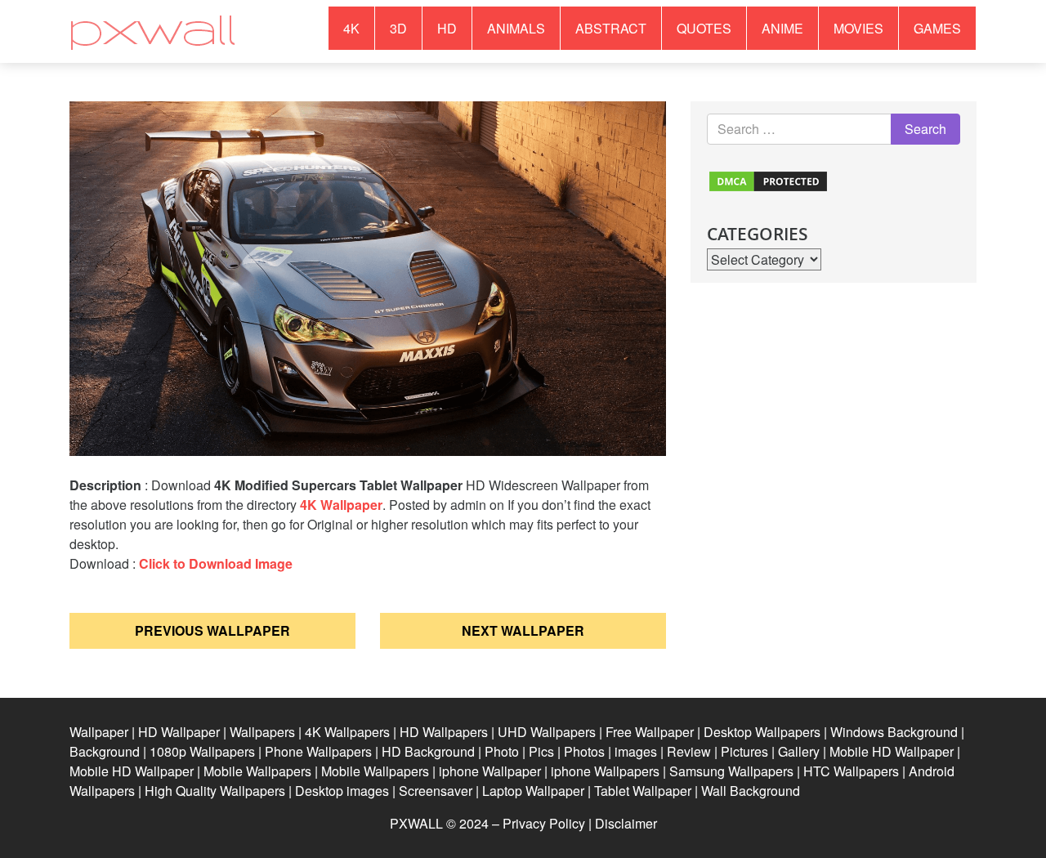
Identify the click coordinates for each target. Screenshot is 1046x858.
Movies (858, 28)
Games (937, 28)
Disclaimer (626, 823)
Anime (782, 28)
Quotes (704, 28)
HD (447, 28)
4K (351, 28)
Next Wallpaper (523, 630)
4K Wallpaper (341, 504)
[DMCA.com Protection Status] (768, 179)
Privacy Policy (544, 823)
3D (398, 28)
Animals (516, 28)
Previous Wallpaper (212, 630)
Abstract (610, 28)
